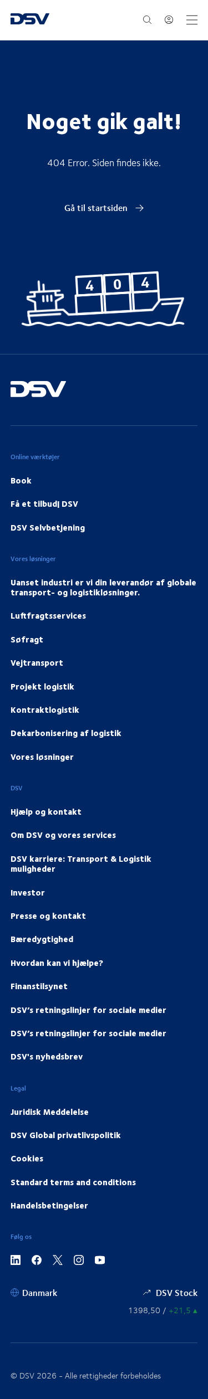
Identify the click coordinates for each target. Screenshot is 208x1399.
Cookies (27, 1158)
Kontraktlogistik (45, 709)
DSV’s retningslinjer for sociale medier (88, 1009)
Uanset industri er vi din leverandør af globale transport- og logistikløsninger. (103, 587)
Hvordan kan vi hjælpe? (57, 962)
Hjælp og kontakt (46, 811)
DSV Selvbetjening (48, 527)
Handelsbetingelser (49, 1205)
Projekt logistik (42, 686)
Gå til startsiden (97, 207)
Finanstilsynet (39, 985)
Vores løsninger (42, 756)
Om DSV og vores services (63, 834)
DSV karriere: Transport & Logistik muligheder (81, 863)
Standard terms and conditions (73, 1182)
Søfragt (27, 639)
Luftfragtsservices (48, 615)
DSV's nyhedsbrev (47, 1056)
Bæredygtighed (42, 938)
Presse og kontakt (48, 915)
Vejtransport (37, 662)
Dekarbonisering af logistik (66, 732)
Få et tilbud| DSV (44, 503)
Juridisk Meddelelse (50, 1111)
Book (21, 480)
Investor (28, 892)
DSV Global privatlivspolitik (66, 1134)
